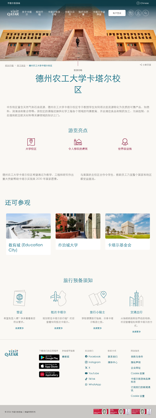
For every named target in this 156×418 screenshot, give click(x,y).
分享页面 (147, 64)
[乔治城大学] (78, 231)
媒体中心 (113, 362)
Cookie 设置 (138, 396)
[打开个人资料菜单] (138, 13)
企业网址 (136, 367)
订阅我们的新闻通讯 (140, 388)
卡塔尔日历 (70, 13)
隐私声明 (136, 362)
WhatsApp (95, 384)
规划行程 (39, 13)
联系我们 (113, 356)
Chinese (143, 3)
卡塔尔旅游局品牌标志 (140, 380)
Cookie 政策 (138, 373)
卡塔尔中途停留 (99, 13)
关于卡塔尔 (27, 13)
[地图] (131, 13)
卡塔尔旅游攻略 (54, 13)
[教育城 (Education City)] (28, 234)
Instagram (95, 362)
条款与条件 (137, 356)
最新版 (65, 356)
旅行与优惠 (83, 13)
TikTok (92, 379)
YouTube (94, 373)
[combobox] (146, 13)
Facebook (95, 356)
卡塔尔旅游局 (13, 3)
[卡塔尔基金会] (127, 231)
